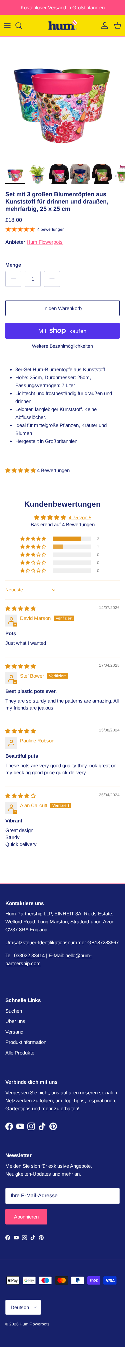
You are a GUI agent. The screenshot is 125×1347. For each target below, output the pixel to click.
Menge (13, 265)
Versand (14, 1032)
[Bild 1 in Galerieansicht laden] (62, 99)
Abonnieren (26, 1217)
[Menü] (7, 25)
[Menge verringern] (13, 279)
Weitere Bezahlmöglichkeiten (62, 346)
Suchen (13, 1011)
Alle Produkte (19, 1052)
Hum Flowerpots (45, 242)
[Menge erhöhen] (52, 279)
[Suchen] (22, 25)
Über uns (15, 1021)
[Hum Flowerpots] (62, 25)
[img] (20, 608)
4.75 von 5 (80, 517)
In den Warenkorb (62, 308)
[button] (21, 470)
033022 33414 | (30, 955)
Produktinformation (25, 1042)
